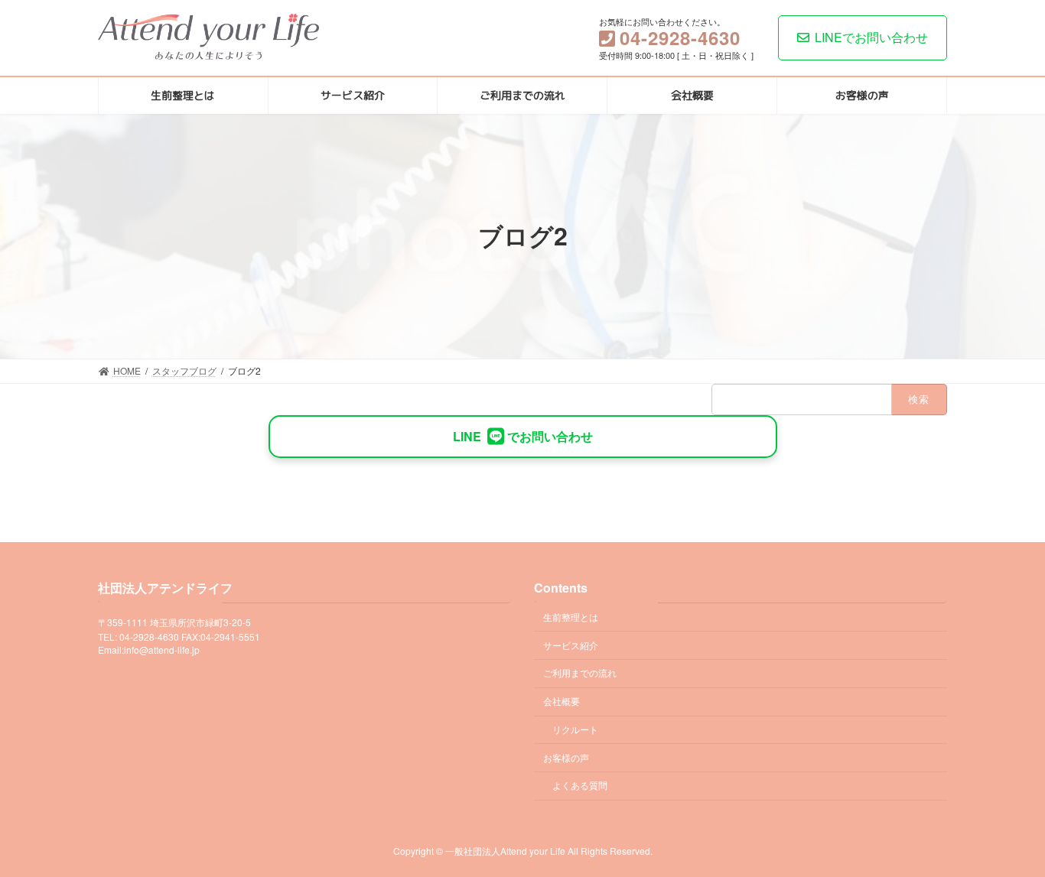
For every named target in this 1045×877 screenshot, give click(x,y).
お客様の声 (566, 757)
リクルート (575, 729)
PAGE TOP (1006, 836)
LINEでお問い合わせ (871, 37)
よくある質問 (579, 785)
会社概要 (561, 700)
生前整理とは (570, 616)
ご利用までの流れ (580, 672)
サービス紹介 (570, 644)
